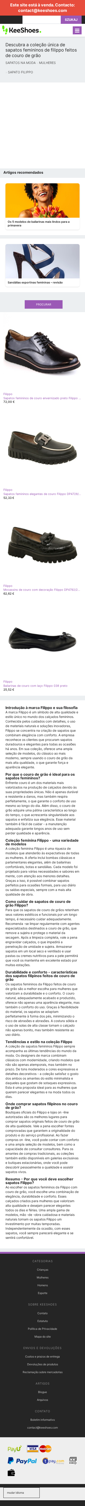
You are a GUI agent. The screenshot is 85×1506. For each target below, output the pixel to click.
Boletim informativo (42, 1419)
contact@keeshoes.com (42, 10)
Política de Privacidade (42, 1328)
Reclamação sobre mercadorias (43, 1372)
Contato (42, 1313)
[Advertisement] (42, 125)
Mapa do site (42, 1336)
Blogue (42, 1392)
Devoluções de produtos (42, 1364)
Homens (42, 1285)
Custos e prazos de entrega (42, 1356)
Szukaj (71, 20)
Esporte (42, 1293)
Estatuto (42, 1321)
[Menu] (77, 30)
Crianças (42, 1269)
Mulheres (43, 1277)
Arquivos (42, 1400)
